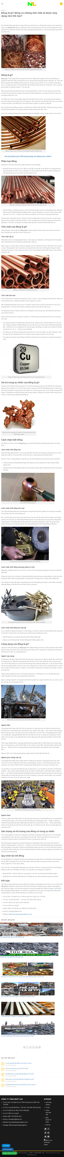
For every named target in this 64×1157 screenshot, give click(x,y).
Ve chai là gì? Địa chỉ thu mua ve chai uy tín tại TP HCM (17, 1036)
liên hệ (59, 888)
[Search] (61, 3)
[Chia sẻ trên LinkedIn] (39, 1047)
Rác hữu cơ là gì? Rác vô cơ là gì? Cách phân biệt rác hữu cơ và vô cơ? (22, 976)
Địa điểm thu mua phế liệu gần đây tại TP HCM (19, 1074)
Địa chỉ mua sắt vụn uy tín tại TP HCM (17, 1068)
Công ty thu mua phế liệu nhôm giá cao (11, 957)
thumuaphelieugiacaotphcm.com (18, 1122)
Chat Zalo (6, 1145)
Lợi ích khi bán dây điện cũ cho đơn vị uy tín (19, 1063)
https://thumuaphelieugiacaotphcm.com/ (20, 914)
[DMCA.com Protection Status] (48, 1142)
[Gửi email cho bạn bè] (33, 1047)
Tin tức (48, 1107)
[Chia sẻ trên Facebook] (27, 1047)
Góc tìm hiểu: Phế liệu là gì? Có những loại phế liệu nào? (18, 996)
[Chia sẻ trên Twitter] (30, 1047)
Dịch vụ (3, 10)
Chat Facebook (7, 1149)
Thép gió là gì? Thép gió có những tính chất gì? (15, 1016)
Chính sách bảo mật (48, 1112)
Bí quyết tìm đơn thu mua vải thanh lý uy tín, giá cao (21, 1084)
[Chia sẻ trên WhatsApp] (24, 1047)
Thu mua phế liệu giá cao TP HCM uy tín (12, 937)
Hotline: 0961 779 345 (9, 1153)
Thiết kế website (49, 1152)
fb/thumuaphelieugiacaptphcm (18, 1125)
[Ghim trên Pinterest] (36, 1047)
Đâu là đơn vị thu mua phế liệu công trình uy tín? (20, 1079)
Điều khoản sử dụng (48, 1120)
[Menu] (2, 4)
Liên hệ (48, 1125)
